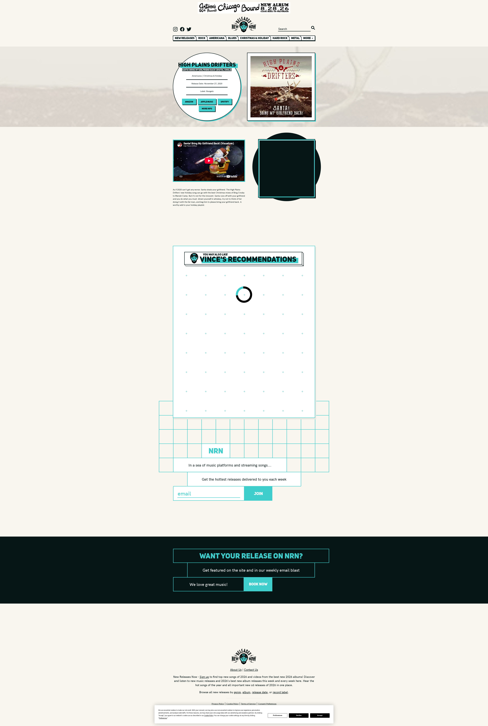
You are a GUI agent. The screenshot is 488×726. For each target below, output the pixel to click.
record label (280, 692)
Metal (295, 38)
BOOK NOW (258, 584)
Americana (216, 38)
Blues (232, 38)
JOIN (258, 493)
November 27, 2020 (213, 83)
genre (237, 692)
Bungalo (210, 91)
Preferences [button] (163, 718)
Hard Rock (280, 38)
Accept (320, 715)
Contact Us (251, 669)
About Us (236, 669)
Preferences (277, 715)
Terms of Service (248, 703)
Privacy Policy (218, 703)
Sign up (204, 677)
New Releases (184, 38)
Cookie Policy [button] (208, 715)
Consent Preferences (267, 703)
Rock (201, 38)
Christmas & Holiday (254, 38)
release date (260, 692)
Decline (298, 715)
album (246, 692)
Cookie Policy (232, 703)
